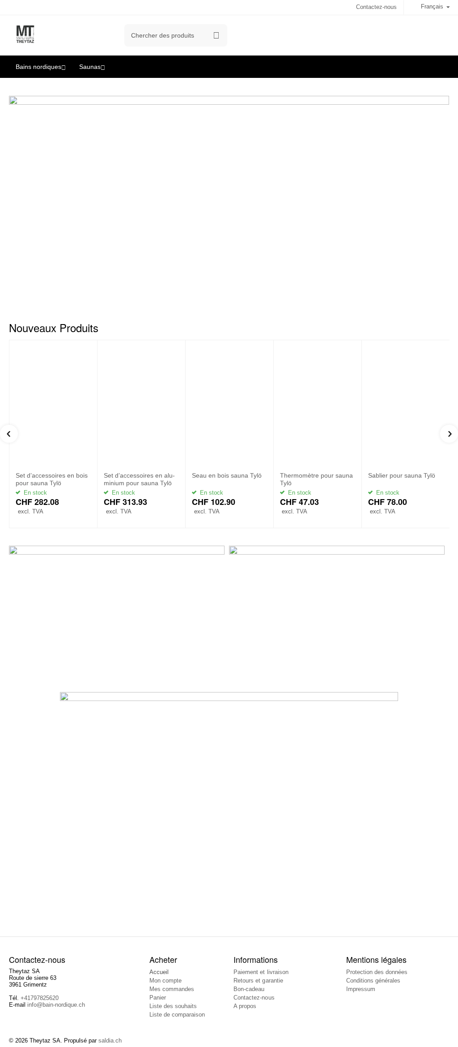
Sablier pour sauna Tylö (401, 475)
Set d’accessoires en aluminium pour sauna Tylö (139, 479)
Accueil (159, 972)
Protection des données (376, 972)
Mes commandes (171, 989)
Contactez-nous (376, 7)
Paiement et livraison (260, 972)
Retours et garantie (258, 980)
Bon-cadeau (248, 989)
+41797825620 (40, 998)
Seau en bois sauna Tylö (227, 475)
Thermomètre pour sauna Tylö (316, 479)
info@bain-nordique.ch (56, 1004)
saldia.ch (110, 1040)
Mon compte (165, 980)
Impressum (360, 989)
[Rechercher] (216, 35)
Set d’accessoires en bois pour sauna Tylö (52, 479)
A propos (244, 1006)
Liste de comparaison (177, 1014)
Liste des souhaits (173, 1006)
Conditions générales (373, 980)
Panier (157, 997)
